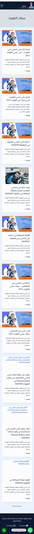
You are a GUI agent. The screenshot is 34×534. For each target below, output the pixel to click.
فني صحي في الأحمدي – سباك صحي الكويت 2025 (19, 332)
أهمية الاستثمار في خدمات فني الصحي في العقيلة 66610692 (19, 238)
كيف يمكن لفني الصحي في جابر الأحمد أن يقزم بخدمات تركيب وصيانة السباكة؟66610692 (18, 433)
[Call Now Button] (4, 530)
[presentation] (17, 38)
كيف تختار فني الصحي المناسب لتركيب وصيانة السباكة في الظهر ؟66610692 (17, 190)
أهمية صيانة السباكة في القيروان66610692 (20, 482)
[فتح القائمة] (2, 5)
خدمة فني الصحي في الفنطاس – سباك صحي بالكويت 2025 (20, 286)
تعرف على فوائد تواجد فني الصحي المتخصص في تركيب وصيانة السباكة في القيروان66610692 (18, 379)
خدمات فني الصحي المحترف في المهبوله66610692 (18, 143)
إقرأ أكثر (27, 71)
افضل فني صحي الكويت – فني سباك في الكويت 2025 (18, 99)
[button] (30, 530)
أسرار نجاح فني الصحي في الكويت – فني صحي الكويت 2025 (18, 52)
